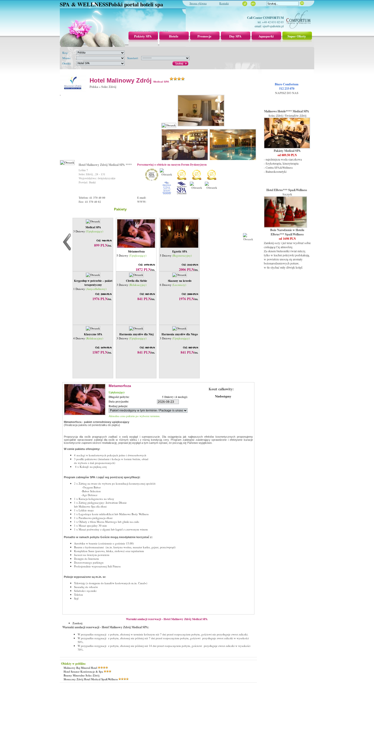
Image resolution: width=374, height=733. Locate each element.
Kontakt (224, 3)
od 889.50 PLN (287, 155)
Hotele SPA (198, 696)
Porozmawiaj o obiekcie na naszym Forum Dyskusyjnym (172, 165)
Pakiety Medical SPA (287, 151)
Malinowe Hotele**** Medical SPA (286, 111)
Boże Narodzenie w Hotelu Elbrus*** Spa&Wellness (287, 232)
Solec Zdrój (108, 87)
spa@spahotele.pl (273, 26)
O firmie (156, 696)
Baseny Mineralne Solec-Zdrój (81, 675)
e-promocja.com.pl (187, 711)
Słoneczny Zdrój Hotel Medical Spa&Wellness (91, 679)
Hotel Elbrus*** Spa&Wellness (286, 190)
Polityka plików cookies (221, 696)
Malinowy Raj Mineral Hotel (80, 668)
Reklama (144, 696)
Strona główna (198, 3)
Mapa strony (170, 696)
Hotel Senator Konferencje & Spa (83, 671)
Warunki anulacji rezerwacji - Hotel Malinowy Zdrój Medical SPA (167, 619)
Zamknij (77, 623)
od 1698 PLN (287, 238)
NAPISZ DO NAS (286, 93)
